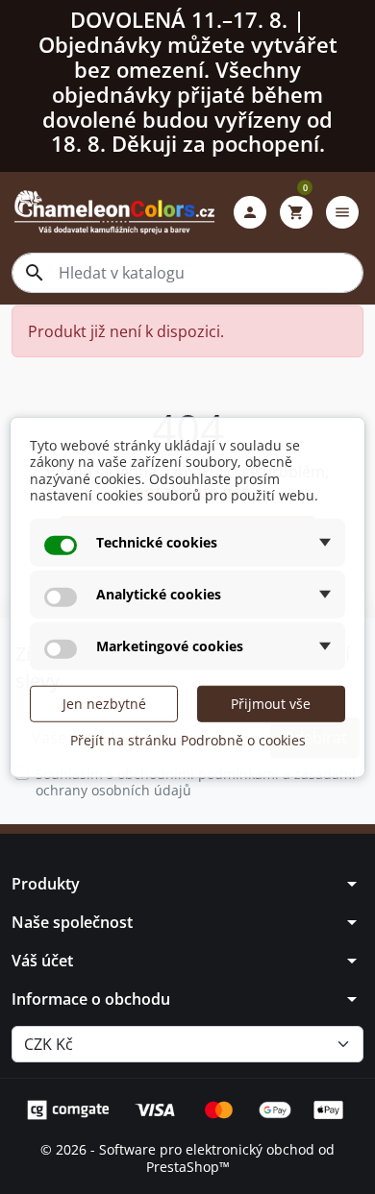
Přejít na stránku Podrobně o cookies (188, 739)
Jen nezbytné (104, 703)
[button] (250, 212)
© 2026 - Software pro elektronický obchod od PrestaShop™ (187, 1158)
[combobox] (187, 273)
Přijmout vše (271, 703)
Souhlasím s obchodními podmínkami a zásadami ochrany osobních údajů (196, 782)
